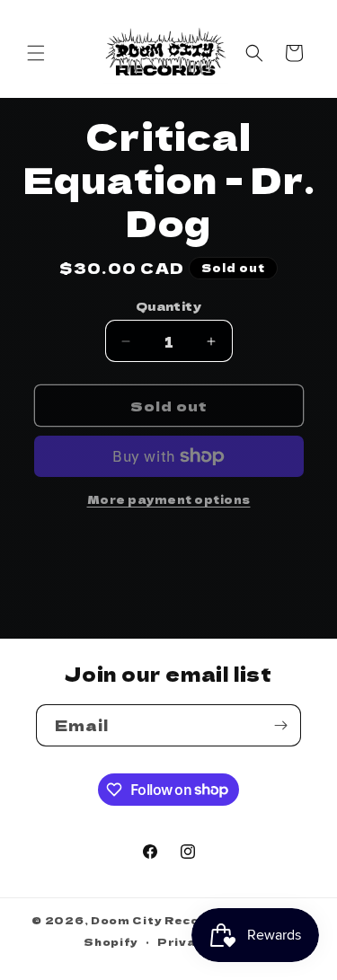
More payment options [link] (169, 499)
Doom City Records (157, 920)
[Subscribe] (280, 725)
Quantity (168, 305)
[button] (36, 53)
